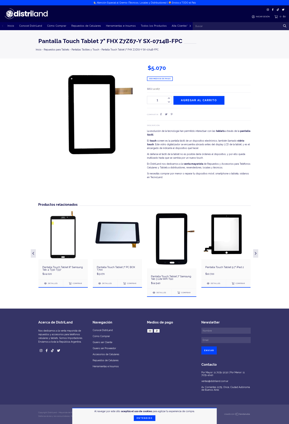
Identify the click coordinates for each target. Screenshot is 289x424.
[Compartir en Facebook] (161, 114)
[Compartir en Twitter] (166, 114)
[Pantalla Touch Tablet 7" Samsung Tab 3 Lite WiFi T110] (171, 249)
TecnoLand (156, 177)
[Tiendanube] (237, 414)
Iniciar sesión (263, 17)
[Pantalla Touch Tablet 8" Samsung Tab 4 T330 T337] (63, 244)
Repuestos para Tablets (56, 49)
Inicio (11, 25)
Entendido (145, 418)
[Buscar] (285, 26)
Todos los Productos (154, 25)
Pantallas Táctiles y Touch (85, 49)
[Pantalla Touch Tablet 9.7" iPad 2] (226, 244)
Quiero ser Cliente (102, 342)
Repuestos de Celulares (86, 25)
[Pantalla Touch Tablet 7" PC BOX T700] (117, 244)
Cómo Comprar (56, 25)
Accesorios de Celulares (106, 354)
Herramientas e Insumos (121, 25)
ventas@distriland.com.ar (214, 381)
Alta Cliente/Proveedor (186, 25)
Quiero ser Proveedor (104, 348)
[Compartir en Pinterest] (171, 114)
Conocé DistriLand (30, 25)
